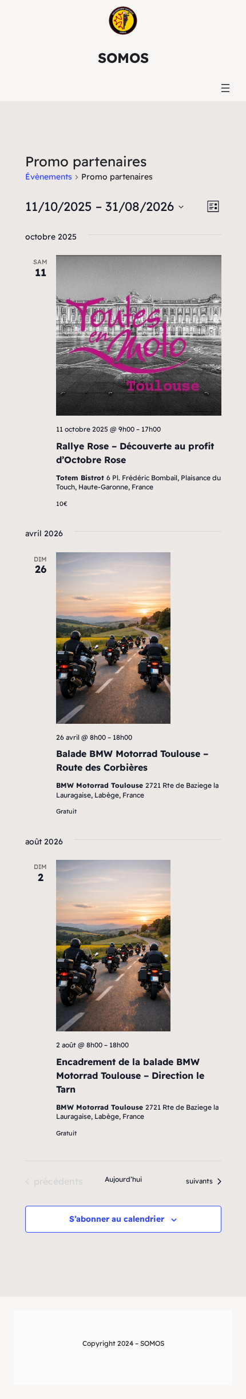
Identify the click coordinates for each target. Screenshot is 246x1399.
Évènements (48, 177)
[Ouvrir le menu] (225, 88)
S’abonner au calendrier (116, 1219)
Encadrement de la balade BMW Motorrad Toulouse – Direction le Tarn (130, 1075)
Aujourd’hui (123, 1179)
